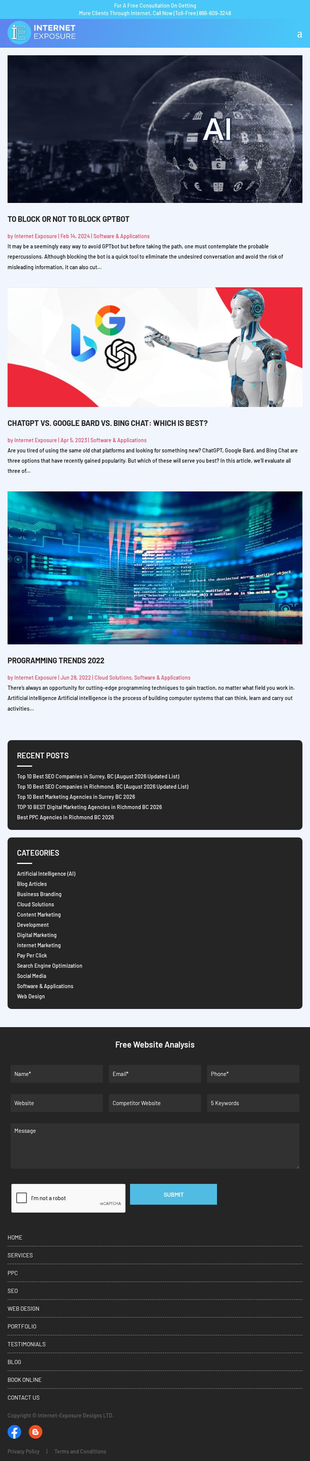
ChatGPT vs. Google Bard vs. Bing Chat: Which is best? (108, 422)
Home (15, 1237)
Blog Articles (32, 884)
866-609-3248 (215, 13)
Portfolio (22, 1326)
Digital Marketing (37, 935)
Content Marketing (39, 914)
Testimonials (27, 1344)
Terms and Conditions (80, 1451)
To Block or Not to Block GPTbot (69, 218)
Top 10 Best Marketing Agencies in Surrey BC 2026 (76, 797)
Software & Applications (121, 236)
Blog (14, 1361)
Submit (174, 1194)
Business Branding (39, 894)
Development (33, 925)
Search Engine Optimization (49, 965)
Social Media (31, 976)
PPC (13, 1272)
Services (20, 1255)
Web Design (31, 996)
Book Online (25, 1379)
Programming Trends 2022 (56, 660)
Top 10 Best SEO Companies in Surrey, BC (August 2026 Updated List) (98, 776)
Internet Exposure (35, 236)
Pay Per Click (32, 955)
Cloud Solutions (113, 677)
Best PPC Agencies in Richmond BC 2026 (65, 817)
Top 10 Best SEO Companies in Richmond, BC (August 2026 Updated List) (102, 786)
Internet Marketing (39, 945)
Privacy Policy (24, 1451)
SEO (13, 1290)
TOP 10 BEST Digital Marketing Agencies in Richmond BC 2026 (89, 807)
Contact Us (24, 1397)
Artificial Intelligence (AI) (46, 873)
